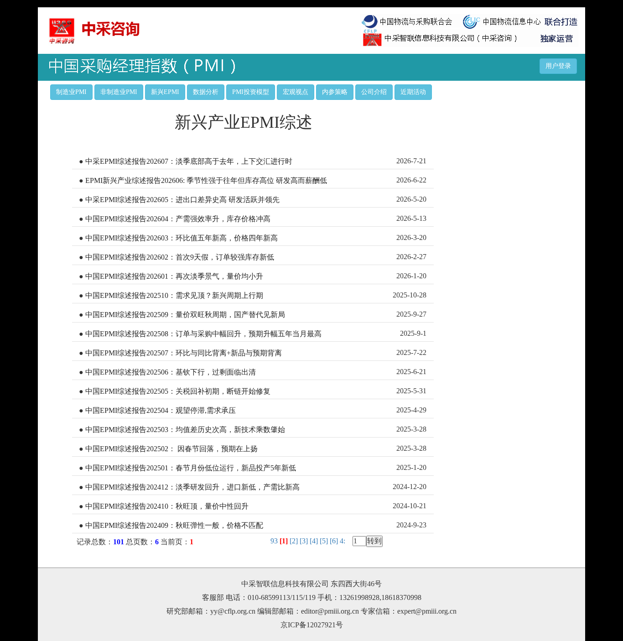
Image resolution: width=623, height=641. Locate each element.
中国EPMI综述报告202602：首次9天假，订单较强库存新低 (179, 257)
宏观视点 (295, 92)
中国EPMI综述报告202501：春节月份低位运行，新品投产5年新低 (190, 468)
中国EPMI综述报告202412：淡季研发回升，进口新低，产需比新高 (192, 487)
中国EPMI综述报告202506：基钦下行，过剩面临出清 (170, 372)
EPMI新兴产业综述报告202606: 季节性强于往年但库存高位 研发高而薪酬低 (206, 180)
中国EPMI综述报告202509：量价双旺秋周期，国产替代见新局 (185, 314)
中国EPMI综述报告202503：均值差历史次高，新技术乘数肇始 (185, 429)
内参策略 (335, 92)
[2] (295, 541)
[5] (325, 541)
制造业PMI (71, 92)
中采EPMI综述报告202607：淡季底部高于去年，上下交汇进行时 (188, 161)
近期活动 (413, 92)
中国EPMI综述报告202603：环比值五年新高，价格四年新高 (181, 238)
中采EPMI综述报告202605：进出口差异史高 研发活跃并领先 (182, 199)
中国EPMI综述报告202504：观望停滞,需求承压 (160, 410)
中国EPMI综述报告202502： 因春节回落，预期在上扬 (171, 449)
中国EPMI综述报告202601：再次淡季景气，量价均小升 (174, 276)
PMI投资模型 (250, 92)
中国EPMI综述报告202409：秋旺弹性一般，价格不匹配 (174, 525)
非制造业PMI (118, 92)
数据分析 (205, 92)
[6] (335, 541)
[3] (305, 541)
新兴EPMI (165, 92)
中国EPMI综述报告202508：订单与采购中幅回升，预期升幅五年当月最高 (203, 334)
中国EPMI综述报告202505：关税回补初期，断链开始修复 (177, 391)
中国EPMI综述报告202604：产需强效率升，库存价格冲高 (177, 219)
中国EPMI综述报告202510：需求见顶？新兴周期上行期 (174, 295)
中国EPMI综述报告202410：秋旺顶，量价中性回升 (167, 506)
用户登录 (558, 66)
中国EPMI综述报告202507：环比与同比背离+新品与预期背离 (183, 353)
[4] (315, 541)
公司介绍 (374, 92)
